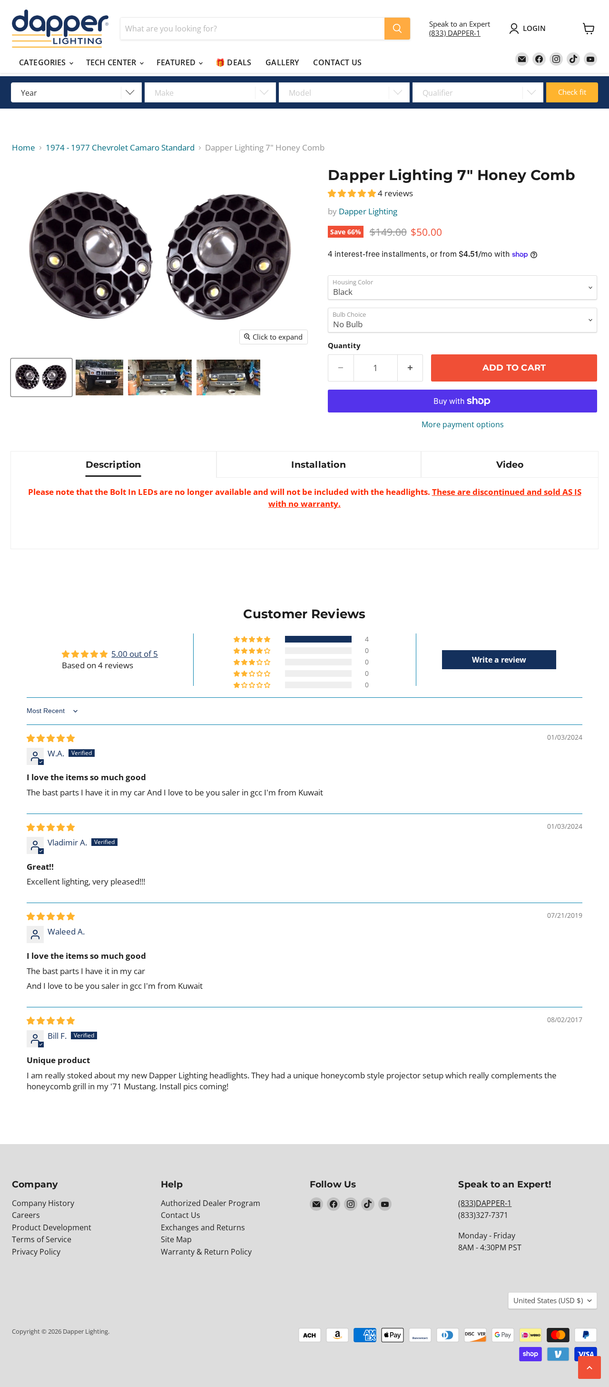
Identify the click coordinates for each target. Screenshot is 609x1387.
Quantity (344, 346)
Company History (43, 1203)
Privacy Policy (36, 1251)
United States (548, 1300)
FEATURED (177, 62)
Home (23, 147)
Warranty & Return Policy (206, 1251)
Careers (26, 1215)
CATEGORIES (43, 62)
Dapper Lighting (368, 211)
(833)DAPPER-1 (484, 1203)
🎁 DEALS (233, 62)
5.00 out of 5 (134, 653)
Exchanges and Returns (203, 1227)
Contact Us (180, 1215)
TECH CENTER (112, 62)
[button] (353, 193)
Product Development (51, 1227)
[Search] (397, 29)
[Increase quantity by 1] (410, 368)
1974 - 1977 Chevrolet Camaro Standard (120, 147)
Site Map (176, 1239)
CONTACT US (337, 62)
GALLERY (282, 62)
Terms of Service (41, 1239)
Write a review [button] (499, 659)
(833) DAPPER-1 (455, 33)
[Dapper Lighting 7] (41, 377)
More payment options (463, 424)
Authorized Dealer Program (210, 1203)
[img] (51, 738)
